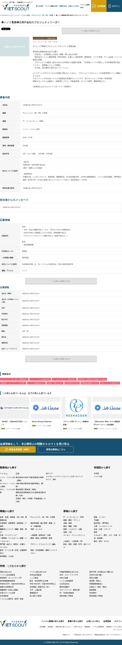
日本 (18, 473)
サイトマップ (117, 629)
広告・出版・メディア (102, 529)
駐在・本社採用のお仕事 (39, 580)
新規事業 (92, 590)
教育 (95, 532)
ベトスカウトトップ (6, 15)
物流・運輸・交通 (70, 526)
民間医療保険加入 (96, 583)
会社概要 (42, 627)
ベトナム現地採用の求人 (36, 383)
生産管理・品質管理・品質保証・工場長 (13, 524)
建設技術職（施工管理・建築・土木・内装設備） (43, 524)
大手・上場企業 (35, 590)
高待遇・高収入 (95, 580)
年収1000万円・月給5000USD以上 (43, 583)
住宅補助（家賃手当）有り (40, 587)
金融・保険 (67, 523)
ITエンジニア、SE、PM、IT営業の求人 (14, 379)
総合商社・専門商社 (101, 523)
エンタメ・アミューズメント (74, 535)
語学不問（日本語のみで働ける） (101, 572)
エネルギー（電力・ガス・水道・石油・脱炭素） (107, 536)
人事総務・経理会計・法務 (40, 535)
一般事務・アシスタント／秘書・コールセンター (13, 539)
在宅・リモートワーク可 (69, 575)
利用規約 (50, 627)
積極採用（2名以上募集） (9, 590)
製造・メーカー (100, 517)
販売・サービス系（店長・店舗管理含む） (13, 551)
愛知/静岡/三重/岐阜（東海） (26, 489)
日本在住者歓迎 (35, 575)
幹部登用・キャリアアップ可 (11, 578)
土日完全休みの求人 (72, 383)
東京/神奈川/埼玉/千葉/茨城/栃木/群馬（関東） (30, 478)
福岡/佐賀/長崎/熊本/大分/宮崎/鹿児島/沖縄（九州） (31, 493)
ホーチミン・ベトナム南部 (7, 485)
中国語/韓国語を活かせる (69, 572)
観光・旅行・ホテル (101, 541)
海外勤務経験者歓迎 (7, 580)
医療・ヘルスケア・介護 (72, 529)
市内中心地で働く (96, 575)
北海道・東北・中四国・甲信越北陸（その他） (31, 500)
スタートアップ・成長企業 (70, 590)
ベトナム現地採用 (66, 580)
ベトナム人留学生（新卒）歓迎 (11, 599)
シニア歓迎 (34, 578)
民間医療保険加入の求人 (89, 383)
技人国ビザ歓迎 (35, 596)
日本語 (96, 473)
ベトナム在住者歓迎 (7, 575)
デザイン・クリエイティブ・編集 (43, 544)
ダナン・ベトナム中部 (7, 490)
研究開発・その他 (6, 556)
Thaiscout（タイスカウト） (83, 634)
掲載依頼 (87, 627)
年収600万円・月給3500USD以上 (12, 583)
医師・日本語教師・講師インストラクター (43, 551)
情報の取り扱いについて (63, 627)
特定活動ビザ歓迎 (66, 596)
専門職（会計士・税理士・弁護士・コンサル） (13, 545)
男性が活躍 (93, 578)
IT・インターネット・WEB (73, 517)
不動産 (96, 520)
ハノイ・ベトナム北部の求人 (40, 379)
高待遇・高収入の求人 (55, 383)
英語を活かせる (6, 572)
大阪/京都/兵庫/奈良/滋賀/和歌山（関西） (29, 485)
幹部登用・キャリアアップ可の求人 (13, 383)
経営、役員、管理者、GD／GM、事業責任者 (13, 518)
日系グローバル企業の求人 (110, 383)
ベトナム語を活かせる (38, 572)
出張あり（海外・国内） (98, 587)
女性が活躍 (64, 578)
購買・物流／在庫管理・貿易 (41, 538)
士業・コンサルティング (103, 526)
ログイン (118, 621)
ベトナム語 (98, 476)
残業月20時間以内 (7, 587)
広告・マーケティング (8, 535)
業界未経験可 (65, 587)
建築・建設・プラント (71, 520)
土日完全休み (65, 583)
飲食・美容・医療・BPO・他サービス (76, 545)
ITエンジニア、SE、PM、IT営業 (42, 15)
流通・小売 (67, 532)
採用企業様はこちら (55, 449)
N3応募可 (93, 593)
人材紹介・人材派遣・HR (72, 541)
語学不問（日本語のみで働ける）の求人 (92, 379)
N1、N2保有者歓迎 (67, 593)
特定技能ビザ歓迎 (96, 596)
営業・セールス (36, 529)
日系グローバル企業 (7, 593)
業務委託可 (34, 593)
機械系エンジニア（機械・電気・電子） (13, 530)
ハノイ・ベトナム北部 (22, 15)
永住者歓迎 (4, 596)
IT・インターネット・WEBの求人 (64, 379)
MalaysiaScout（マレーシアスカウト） (108, 634)
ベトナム (4, 473)
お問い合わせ (78, 627)
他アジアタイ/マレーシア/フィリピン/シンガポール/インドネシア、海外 (64, 476)
